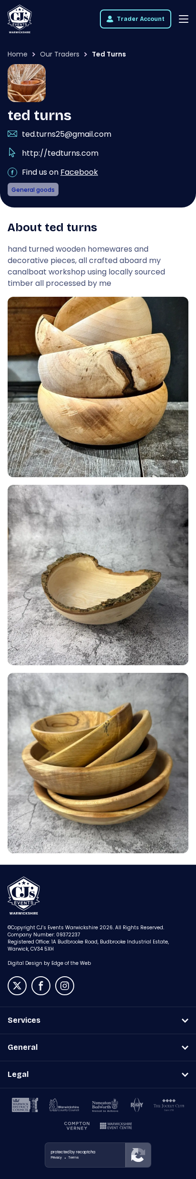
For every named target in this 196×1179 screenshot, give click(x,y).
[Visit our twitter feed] (17, 985)
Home (18, 54)
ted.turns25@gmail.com (66, 134)
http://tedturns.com (60, 153)
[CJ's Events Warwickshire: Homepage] (20, 19)
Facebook (79, 172)
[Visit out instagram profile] (64, 985)
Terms (74, 1157)
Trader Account (141, 19)
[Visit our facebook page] (40, 985)
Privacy (56, 1157)
